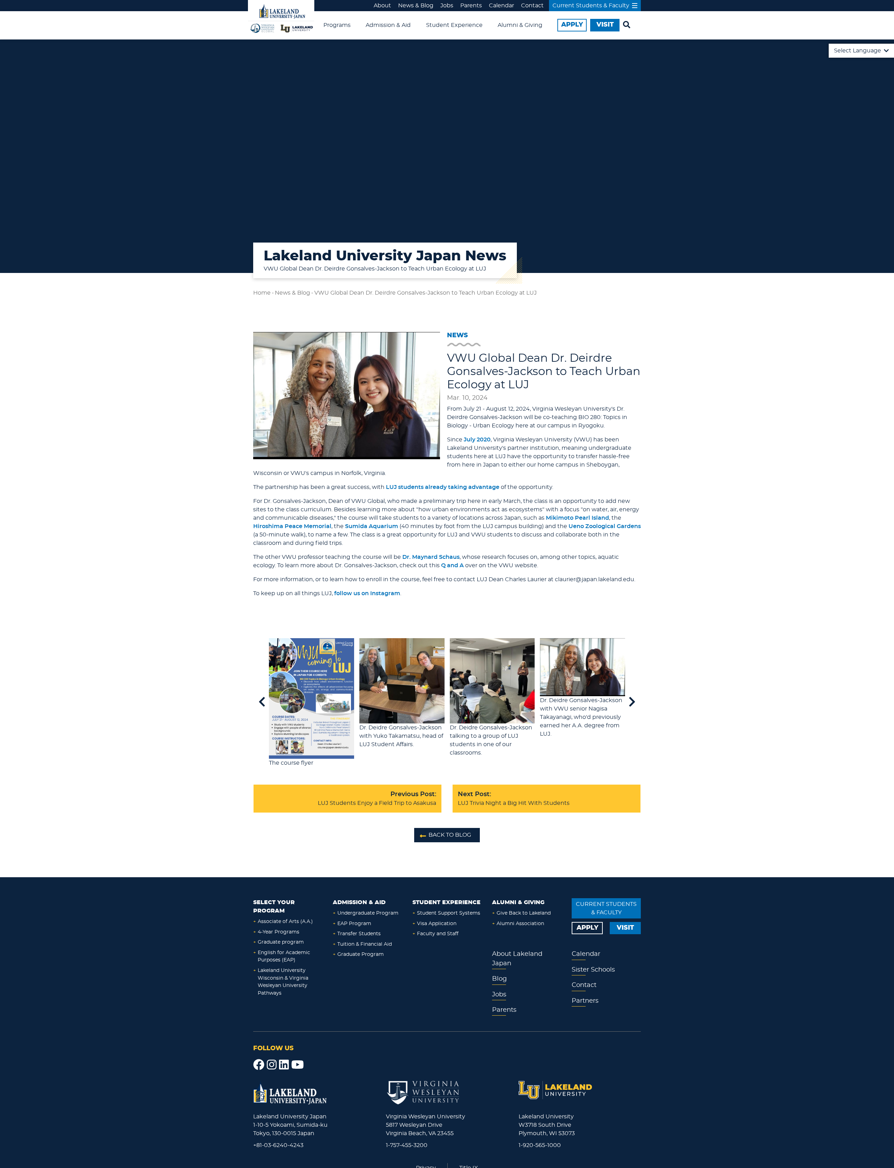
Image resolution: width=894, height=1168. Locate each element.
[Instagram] (272, 1065)
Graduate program (281, 942)
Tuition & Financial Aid (364, 944)
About (382, 5)
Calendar (501, 5)
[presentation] (261, 702)
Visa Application (436, 923)
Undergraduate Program (367, 913)
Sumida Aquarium (371, 526)
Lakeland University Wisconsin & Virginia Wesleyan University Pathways (283, 982)
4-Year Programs (278, 932)
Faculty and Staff (438, 933)
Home (262, 293)
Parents (471, 5)
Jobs (446, 5)
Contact (532, 5)
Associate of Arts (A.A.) (285, 921)
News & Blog (415, 5)
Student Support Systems (448, 913)
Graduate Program (360, 954)
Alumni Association (520, 923)
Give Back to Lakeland (524, 913)
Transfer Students (359, 933)
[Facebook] (258, 1065)
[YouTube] (297, 1065)
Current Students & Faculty (590, 5)
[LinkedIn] (284, 1065)
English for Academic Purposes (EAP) (284, 956)
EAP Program (354, 923)
